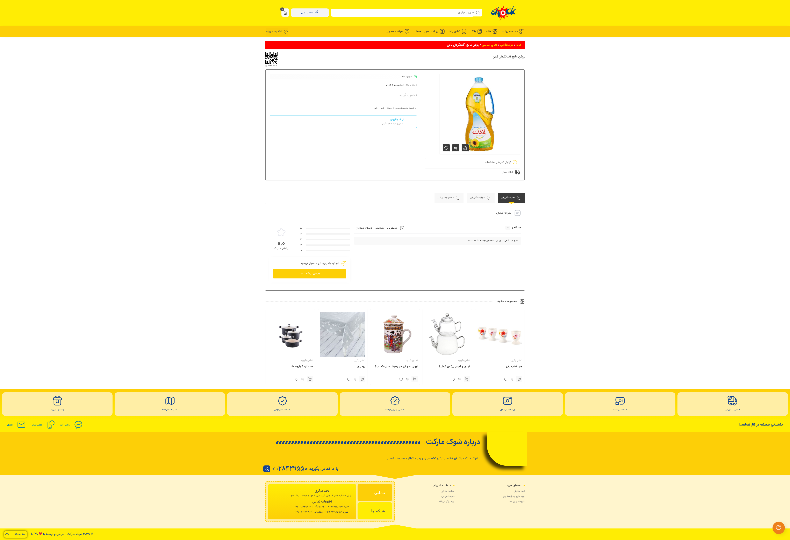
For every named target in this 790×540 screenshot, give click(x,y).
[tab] (375, 492)
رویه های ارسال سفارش (514, 496)
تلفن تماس (36, 425)
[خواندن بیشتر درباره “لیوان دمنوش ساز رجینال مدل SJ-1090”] (414, 379)
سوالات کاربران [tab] (477, 198)
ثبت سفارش (519, 491)
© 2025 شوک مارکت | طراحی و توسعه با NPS (62, 534)
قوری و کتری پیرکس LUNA (454, 366)
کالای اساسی (489, 45)
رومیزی (361, 366)
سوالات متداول (447, 491)
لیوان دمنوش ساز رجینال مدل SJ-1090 (396, 366)
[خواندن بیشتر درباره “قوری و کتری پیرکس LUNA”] (467, 379)
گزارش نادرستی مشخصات (498, 162)
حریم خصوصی (447, 496)
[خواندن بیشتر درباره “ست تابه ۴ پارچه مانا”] (310, 379)
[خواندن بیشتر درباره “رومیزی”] (362, 379)
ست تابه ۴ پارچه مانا (302, 366)
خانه (519, 45)
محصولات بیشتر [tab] (446, 198)
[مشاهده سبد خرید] (285, 13)
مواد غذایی (506, 45)
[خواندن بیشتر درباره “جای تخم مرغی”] (519, 379)
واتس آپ (65, 425)
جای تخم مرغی (514, 366)
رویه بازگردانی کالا (446, 502)
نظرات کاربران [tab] (508, 198)
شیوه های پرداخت (516, 502)
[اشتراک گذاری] (465, 148)
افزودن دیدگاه (313, 274)
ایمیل (10, 425)
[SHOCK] (503, 12)
